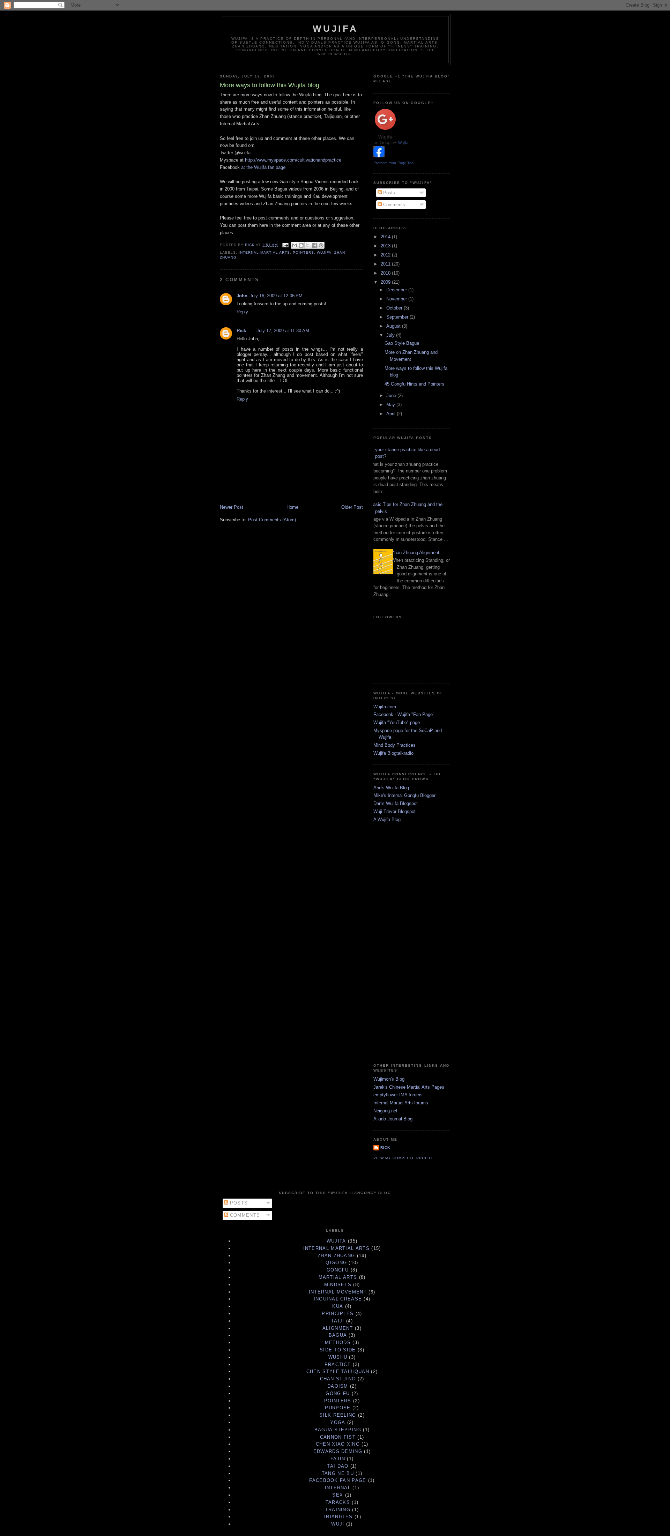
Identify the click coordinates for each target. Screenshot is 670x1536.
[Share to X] (307, 245)
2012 (386, 255)
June (391, 395)
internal (338, 1487)
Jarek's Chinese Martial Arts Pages (408, 1087)
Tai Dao (337, 1466)
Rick (241, 330)
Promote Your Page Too (393, 163)
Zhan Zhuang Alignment (415, 552)
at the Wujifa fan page (263, 167)
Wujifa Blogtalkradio (393, 753)
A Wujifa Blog (387, 819)
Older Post (352, 507)
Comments (393, 204)
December (397, 289)
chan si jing (338, 1378)
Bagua (338, 1335)
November (397, 298)
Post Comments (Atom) (272, 519)
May (391, 404)
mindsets (337, 1284)
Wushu (338, 1357)
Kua (337, 1306)
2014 (386, 236)
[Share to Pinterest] (321, 245)
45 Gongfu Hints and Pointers (414, 384)
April (391, 413)
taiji (337, 1321)
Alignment (337, 1328)
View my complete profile (403, 1158)
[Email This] (294, 245)
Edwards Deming (337, 1451)
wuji (337, 1524)
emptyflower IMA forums (398, 1094)
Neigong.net (385, 1110)
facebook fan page (337, 1480)
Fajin (337, 1458)
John (242, 295)
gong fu (338, 1393)
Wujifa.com (384, 706)
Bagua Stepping (337, 1429)
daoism (337, 1386)
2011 (386, 264)
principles (337, 1313)
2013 (386, 245)
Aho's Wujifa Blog (391, 787)
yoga (337, 1422)
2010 (386, 273)
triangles (338, 1516)
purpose (337, 1407)
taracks (338, 1502)
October (395, 308)
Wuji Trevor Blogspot (394, 811)
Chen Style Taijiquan (337, 1371)
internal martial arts (264, 252)
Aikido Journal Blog (392, 1118)
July (391, 335)
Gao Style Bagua (402, 343)
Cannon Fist (338, 1437)
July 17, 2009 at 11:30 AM (282, 330)
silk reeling (337, 1415)
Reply (242, 311)
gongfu (338, 1270)
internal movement (338, 1292)
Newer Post (231, 507)
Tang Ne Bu (338, 1473)
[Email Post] (285, 245)
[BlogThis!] (301, 245)
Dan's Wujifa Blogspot (395, 803)
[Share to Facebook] (314, 245)
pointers (303, 252)
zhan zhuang (336, 1255)
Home (292, 507)
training (337, 1509)
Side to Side (338, 1349)
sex (337, 1495)
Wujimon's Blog (388, 1079)
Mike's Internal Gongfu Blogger (404, 795)
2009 (386, 282)
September (398, 317)
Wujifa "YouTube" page (396, 722)
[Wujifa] (379, 155)
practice (338, 1364)
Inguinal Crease (338, 1299)
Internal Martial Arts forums (400, 1102)
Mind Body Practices (394, 745)
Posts (388, 192)
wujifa (324, 252)
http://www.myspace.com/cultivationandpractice (293, 160)
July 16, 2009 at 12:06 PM (276, 295)
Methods (338, 1342)
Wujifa (335, 28)
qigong (336, 1262)
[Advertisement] (401, 942)
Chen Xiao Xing (338, 1444)
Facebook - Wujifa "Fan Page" (403, 714)
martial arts (338, 1277)
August (394, 326)
